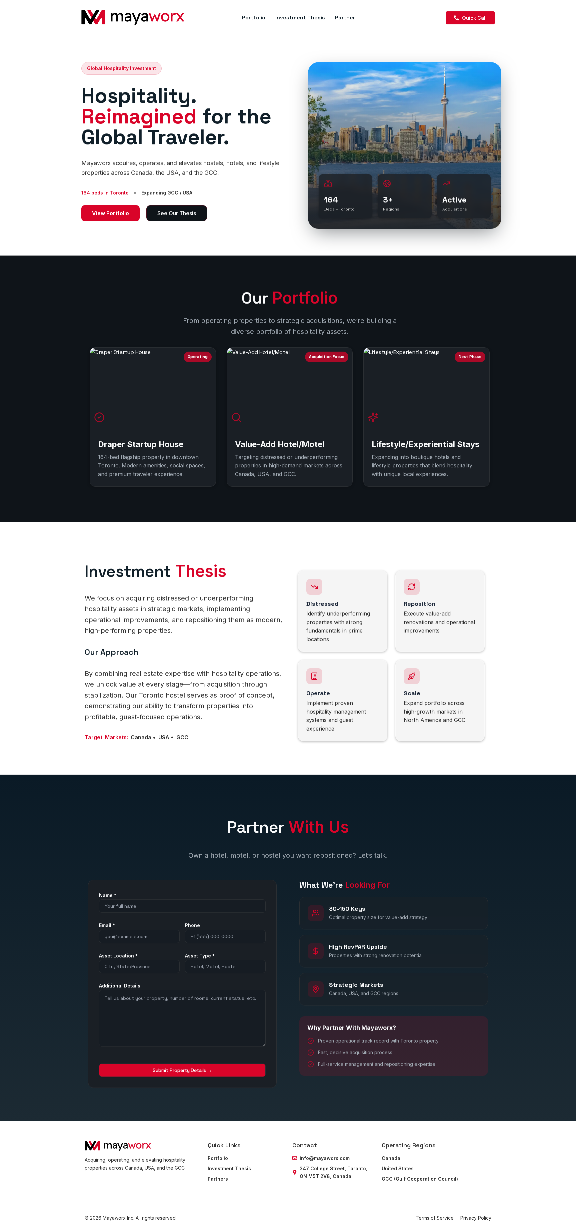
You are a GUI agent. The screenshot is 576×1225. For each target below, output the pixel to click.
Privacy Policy (475, 1218)
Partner (345, 17)
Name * (107, 895)
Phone (192, 925)
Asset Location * (118, 955)
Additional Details (119, 985)
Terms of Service (435, 1218)
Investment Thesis (300, 17)
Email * (107, 925)
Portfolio (253, 17)
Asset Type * (200, 955)
